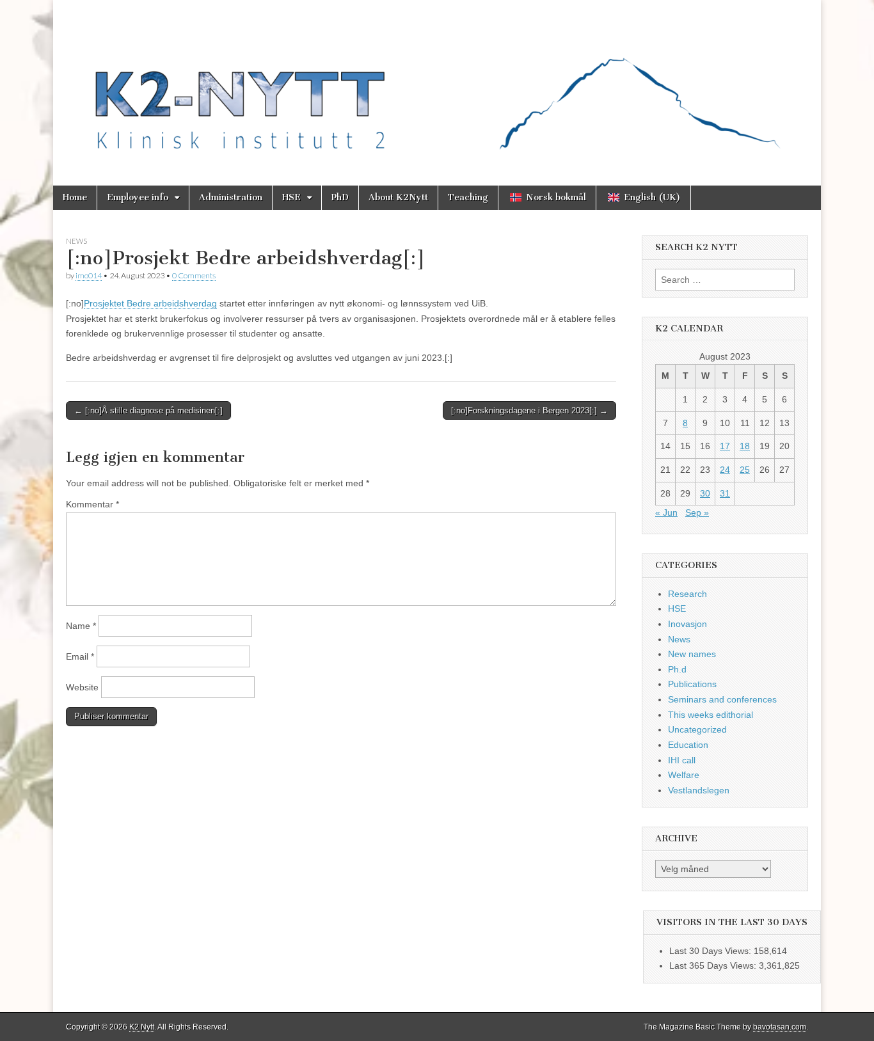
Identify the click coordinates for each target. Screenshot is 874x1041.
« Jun (666, 512)
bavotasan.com (779, 1026)
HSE (291, 197)
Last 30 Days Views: (711, 951)
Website (82, 687)
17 (725, 446)
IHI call (681, 760)
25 (745, 470)
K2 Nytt (141, 1026)
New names (692, 654)
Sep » (697, 512)
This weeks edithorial (710, 715)
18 (745, 446)
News (76, 241)
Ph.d (677, 669)
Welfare (683, 775)
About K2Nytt (398, 197)
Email (80, 656)
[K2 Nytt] (437, 83)
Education (688, 745)
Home (75, 197)
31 (725, 493)
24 (725, 470)
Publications (692, 684)
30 (705, 493)
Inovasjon (687, 624)
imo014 (88, 275)
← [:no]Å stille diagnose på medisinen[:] (148, 410)
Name (81, 626)
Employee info (137, 197)
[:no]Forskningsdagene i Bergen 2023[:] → (529, 410)
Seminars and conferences (722, 699)
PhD (340, 197)
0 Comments (194, 275)
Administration (230, 197)
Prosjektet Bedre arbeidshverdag (150, 303)
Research (687, 594)
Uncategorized (697, 729)
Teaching (468, 197)
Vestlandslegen (698, 790)
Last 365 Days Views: (714, 965)
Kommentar (92, 504)
